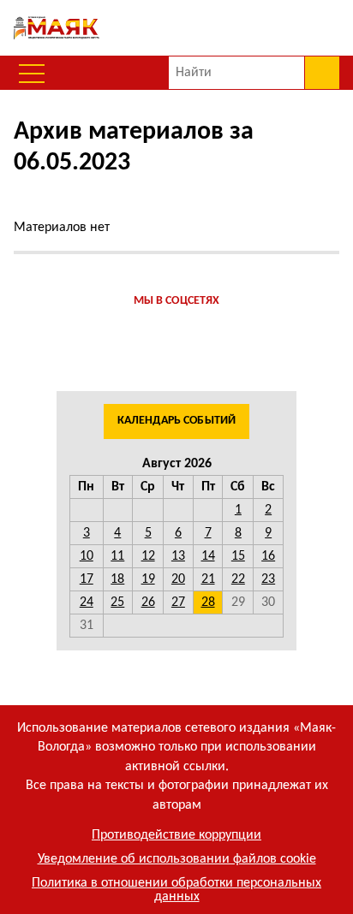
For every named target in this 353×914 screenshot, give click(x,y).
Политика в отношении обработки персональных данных (176, 890)
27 (178, 602)
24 (86, 602)
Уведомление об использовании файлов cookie (177, 859)
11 (117, 556)
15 (238, 556)
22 (238, 579)
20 (178, 579)
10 (86, 556)
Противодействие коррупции (176, 835)
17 (86, 579)
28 (208, 602)
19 (148, 579)
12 (148, 556)
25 (117, 602)
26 (148, 602)
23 (268, 579)
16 (268, 556)
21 (208, 579)
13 (178, 556)
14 (208, 556)
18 (117, 579)
